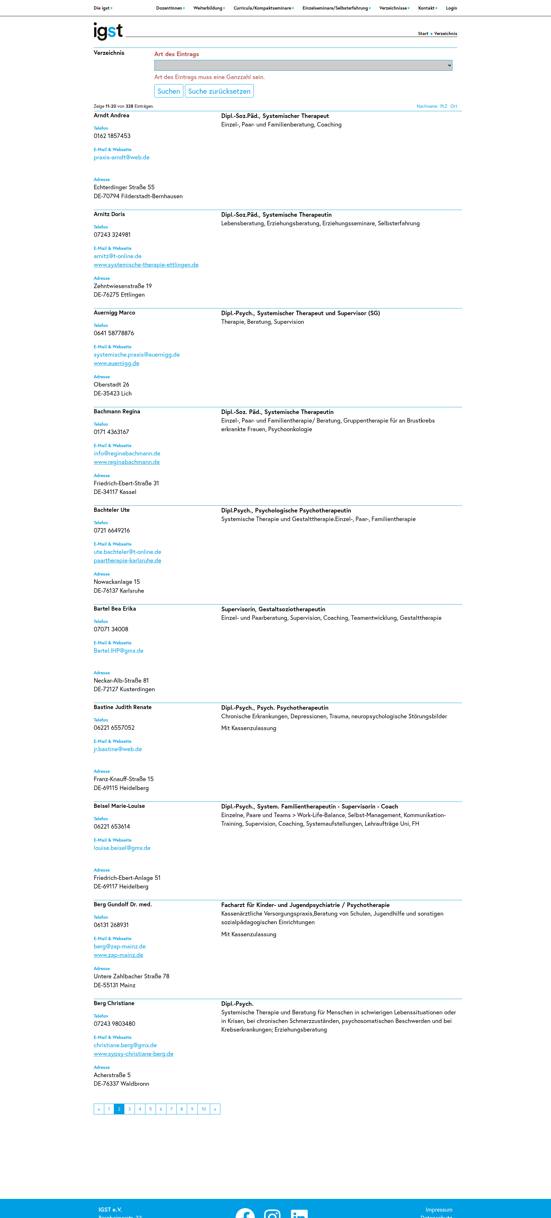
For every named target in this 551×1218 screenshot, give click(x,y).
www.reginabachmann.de (127, 462)
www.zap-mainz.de (118, 955)
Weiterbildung (209, 8)
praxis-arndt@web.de (122, 157)
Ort (454, 106)
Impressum (439, 1209)
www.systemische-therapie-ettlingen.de (146, 264)
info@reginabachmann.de (127, 453)
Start (423, 33)
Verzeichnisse (393, 8)
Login (451, 8)
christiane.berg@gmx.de (125, 1045)
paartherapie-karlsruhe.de (127, 560)
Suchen (169, 91)
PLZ (443, 106)
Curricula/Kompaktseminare (263, 8)
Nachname (427, 106)
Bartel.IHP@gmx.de (118, 650)
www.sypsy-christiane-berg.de (133, 1053)
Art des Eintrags (176, 54)
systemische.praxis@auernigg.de (137, 354)
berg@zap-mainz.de (120, 946)
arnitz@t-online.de (118, 256)
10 (204, 1109)
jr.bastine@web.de (118, 749)
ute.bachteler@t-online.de (127, 551)
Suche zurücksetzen (219, 91)
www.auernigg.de (116, 363)
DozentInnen (169, 8)
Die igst (102, 8)
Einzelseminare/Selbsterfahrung (336, 8)
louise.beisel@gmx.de (122, 848)
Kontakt (427, 8)
